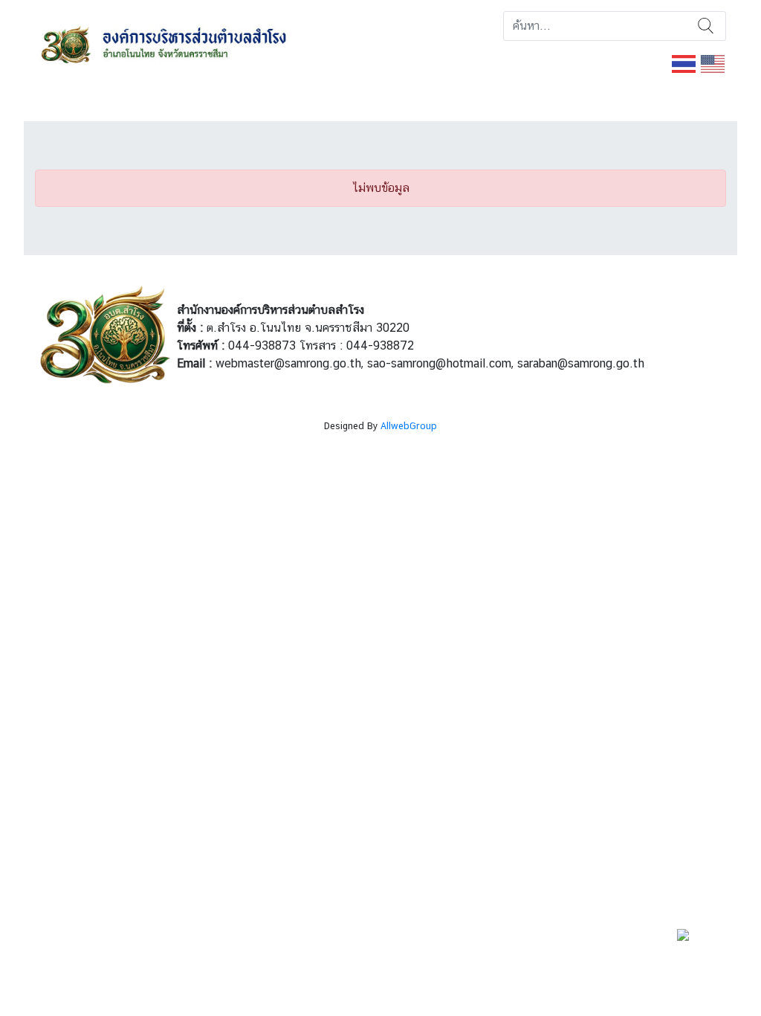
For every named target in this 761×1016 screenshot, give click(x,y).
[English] (713, 63)
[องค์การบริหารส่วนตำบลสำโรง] (186, 43)
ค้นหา (705, 26)
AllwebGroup (408, 425)
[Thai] (684, 63)
